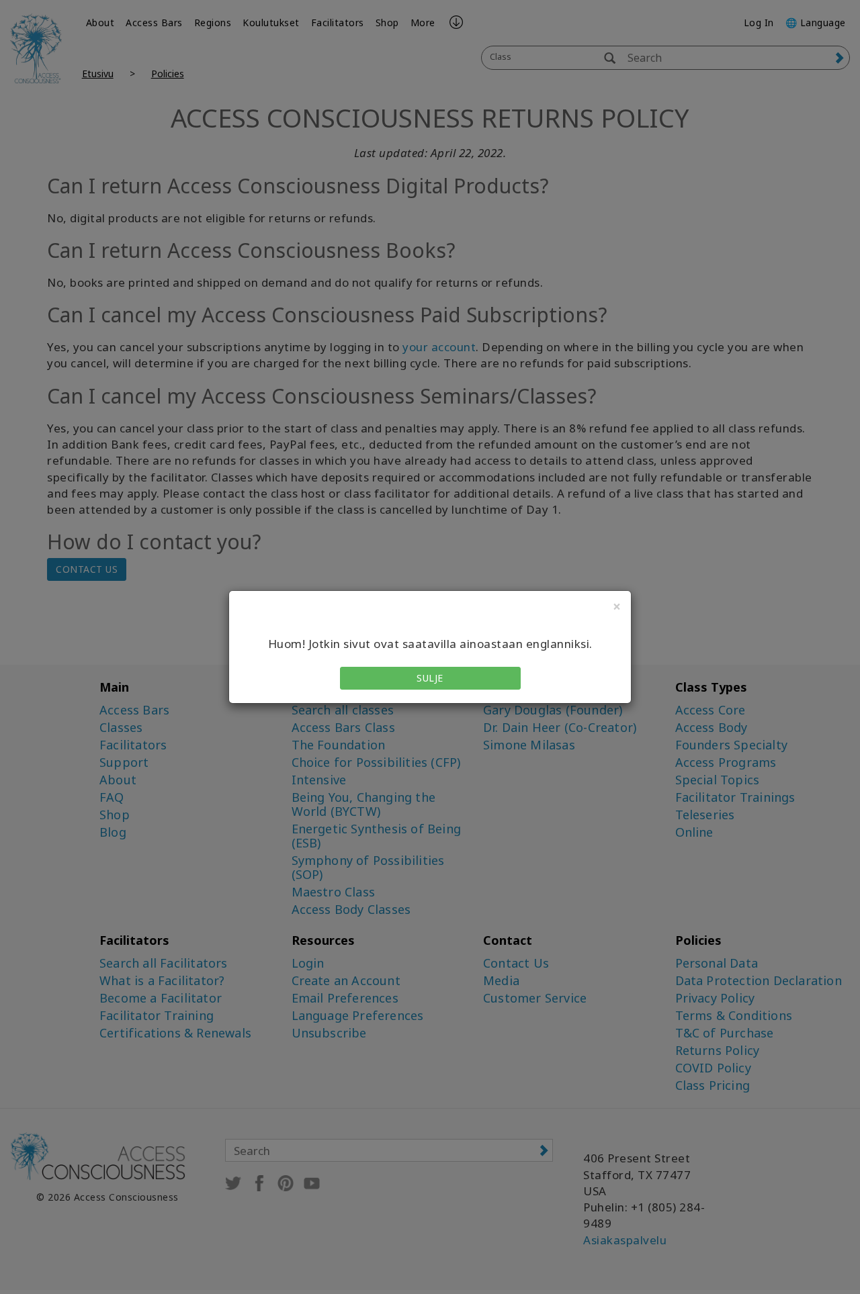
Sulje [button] (430, 678)
